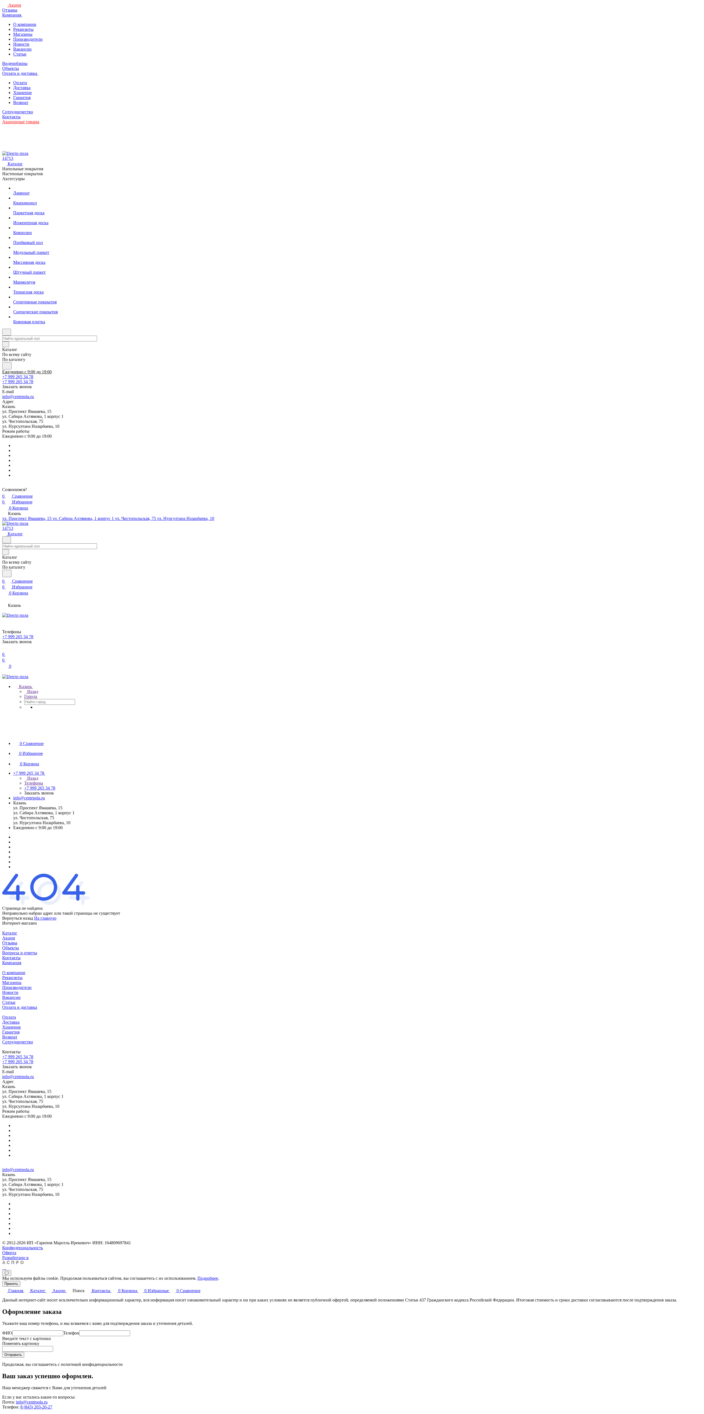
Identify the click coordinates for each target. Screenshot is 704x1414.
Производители (28, 39)
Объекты (10, 948)
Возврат (20, 102)
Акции (8, 938)
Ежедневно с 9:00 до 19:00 (27, 371)
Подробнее (207, 1278)
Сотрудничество (17, 1042)
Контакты (11, 957)
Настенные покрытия (22, 173)
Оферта (9, 1252)
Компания (11, 962)
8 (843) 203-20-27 (36, 1407)
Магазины (22, 34)
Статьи (19, 54)
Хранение (22, 92)
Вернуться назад (17, 918)
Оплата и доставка (19, 1007)
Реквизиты (23, 29)
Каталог (9, 933)
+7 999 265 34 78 (17, 376)
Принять (11, 1284)
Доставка (22, 87)
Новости (21, 44)
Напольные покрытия (22, 168)
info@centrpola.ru (18, 396)
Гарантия (22, 97)
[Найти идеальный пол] (7, 365)
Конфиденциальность (22, 1247)
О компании (24, 24)
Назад (32, 691)
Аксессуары (13, 178)
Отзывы (9, 943)
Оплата (20, 82)
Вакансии (22, 49)
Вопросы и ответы (19, 952)
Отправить (13, 1355)
